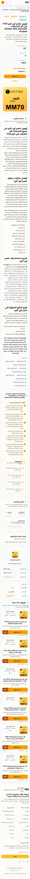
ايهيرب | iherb (11, 826)
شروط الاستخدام (7, 873)
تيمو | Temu (11, 830)
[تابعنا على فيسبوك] (27, 861)
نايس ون (12, 837)
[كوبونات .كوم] (21, 2)
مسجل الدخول (15, 542)
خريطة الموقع (26, 830)
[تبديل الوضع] (10, 2)
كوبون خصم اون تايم (19, 293)
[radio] (20, 527)
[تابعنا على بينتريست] (23, 861)
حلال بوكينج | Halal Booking (8, 811)
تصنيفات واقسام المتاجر (24, 822)
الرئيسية (27, 811)
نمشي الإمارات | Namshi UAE (8, 822)
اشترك (15, 856)
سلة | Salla (12, 833)
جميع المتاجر (26, 815)
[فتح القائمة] (2, 2)
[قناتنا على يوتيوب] (19, 861)
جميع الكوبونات (26, 818)
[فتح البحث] (6, 2)
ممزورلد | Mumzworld (9, 815)
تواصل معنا (26, 837)
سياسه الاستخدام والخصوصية (20, 873)
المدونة (27, 826)
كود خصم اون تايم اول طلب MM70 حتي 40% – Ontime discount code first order (15, 681)
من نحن (27, 833)
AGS (11, 870)
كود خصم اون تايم (21, 7)
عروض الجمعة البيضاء (8, 576)
